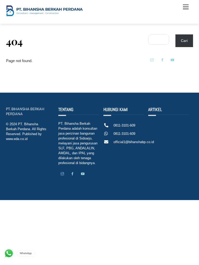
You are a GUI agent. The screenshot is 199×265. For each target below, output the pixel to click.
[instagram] (152, 59)
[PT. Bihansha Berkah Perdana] (45, 14)
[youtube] (172, 59)
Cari (184, 41)
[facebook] (162, 59)
